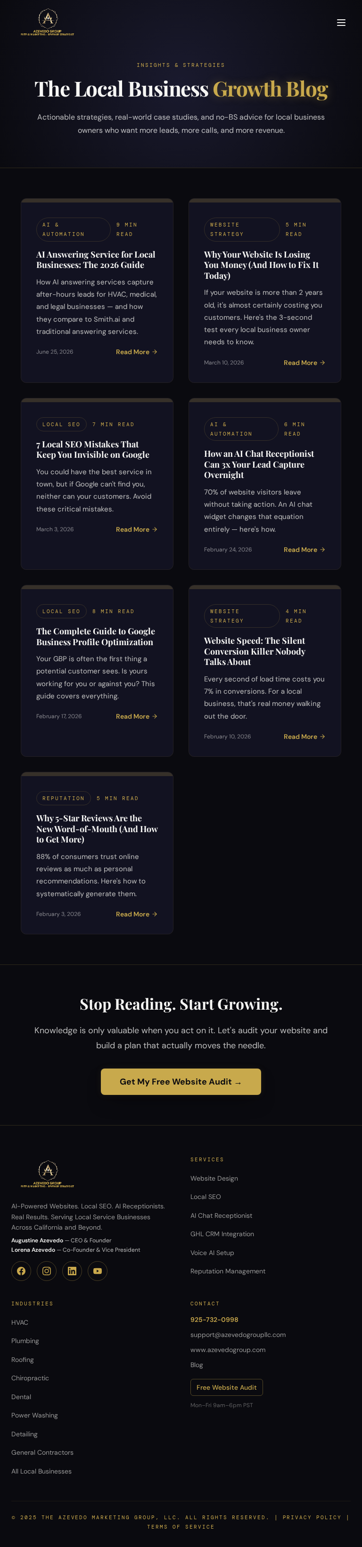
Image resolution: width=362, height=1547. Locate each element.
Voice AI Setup (212, 1252)
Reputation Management (227, 1271)
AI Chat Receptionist (221, 1215)
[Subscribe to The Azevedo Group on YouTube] (97, 1271)
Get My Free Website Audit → (181, 1081)
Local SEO (205, 1196)
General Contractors (42, 1452)
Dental (21, 1397)
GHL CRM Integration (222, 1234)
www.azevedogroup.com (227, 1349)
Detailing (24, 1434)
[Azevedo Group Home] (47, 22)
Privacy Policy (312, 1517)
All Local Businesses (41, 1471)
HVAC (19, 1322)
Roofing (22, 1359)
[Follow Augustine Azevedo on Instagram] (47, 1271)
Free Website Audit (227, 1387)
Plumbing (25, 1340)
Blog (196, 1365)
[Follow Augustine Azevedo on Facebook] (21, 1271)
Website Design (214, 1178)
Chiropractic (30, 1378)
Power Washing (34, 1415)
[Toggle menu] (341, 22)
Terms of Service (181, 1526)
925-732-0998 (214, 1319)
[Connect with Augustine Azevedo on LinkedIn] (72, 1271)
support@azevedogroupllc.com (238, 1334)
